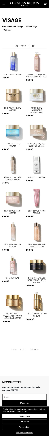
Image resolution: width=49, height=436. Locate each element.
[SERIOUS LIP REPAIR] (36, 164)
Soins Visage (31, 26)
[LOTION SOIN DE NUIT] (12, 61)
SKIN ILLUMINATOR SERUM (12, 245)
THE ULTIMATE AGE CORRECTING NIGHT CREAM (36, 280)
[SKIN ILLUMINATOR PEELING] (36, 198)
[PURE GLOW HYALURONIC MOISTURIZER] (36, 95)
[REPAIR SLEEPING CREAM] (12, 130)
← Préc (13, 349)
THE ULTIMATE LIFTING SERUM (36, 315)
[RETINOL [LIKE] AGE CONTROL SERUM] (12, 164)
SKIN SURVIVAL (12, 278)
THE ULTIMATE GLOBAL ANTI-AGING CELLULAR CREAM (12, 316)
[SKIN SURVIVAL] (12, 265)
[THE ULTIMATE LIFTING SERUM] (36, 300)
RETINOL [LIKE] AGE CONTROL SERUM (12, 178)
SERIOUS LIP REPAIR (36, 177)
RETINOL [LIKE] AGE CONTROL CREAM (36, 145)
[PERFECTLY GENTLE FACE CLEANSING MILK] (36, 61)
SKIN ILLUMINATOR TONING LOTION (36, 245)
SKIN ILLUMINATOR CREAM (12, 212)
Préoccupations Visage (12, 26)
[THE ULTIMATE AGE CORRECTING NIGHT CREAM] (36, 265)
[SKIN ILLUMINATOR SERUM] (12, 231)
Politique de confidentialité (24, 433)
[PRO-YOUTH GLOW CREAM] (12, 95)
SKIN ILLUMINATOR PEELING (36, 212)
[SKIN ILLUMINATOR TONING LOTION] (36, 231)
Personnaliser (24, 427)
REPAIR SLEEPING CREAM (12, 145)
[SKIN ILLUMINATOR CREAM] (12, 198)
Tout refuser (24, 421)
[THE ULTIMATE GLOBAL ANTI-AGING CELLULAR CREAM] (12, 300)
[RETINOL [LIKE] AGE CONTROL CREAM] (36, 130)
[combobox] (22, 46)
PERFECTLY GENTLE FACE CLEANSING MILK (36, 75)
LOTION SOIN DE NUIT (12, 74)
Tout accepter (24, 416)
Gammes (7, 30)
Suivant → (34, 349)
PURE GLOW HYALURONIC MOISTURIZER (36, 110)
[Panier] (45, 3)
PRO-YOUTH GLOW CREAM (12, 109)
